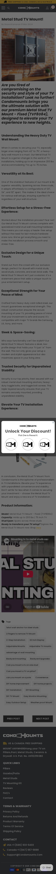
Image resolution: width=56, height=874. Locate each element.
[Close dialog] (53, 422)
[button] (11, 444)
